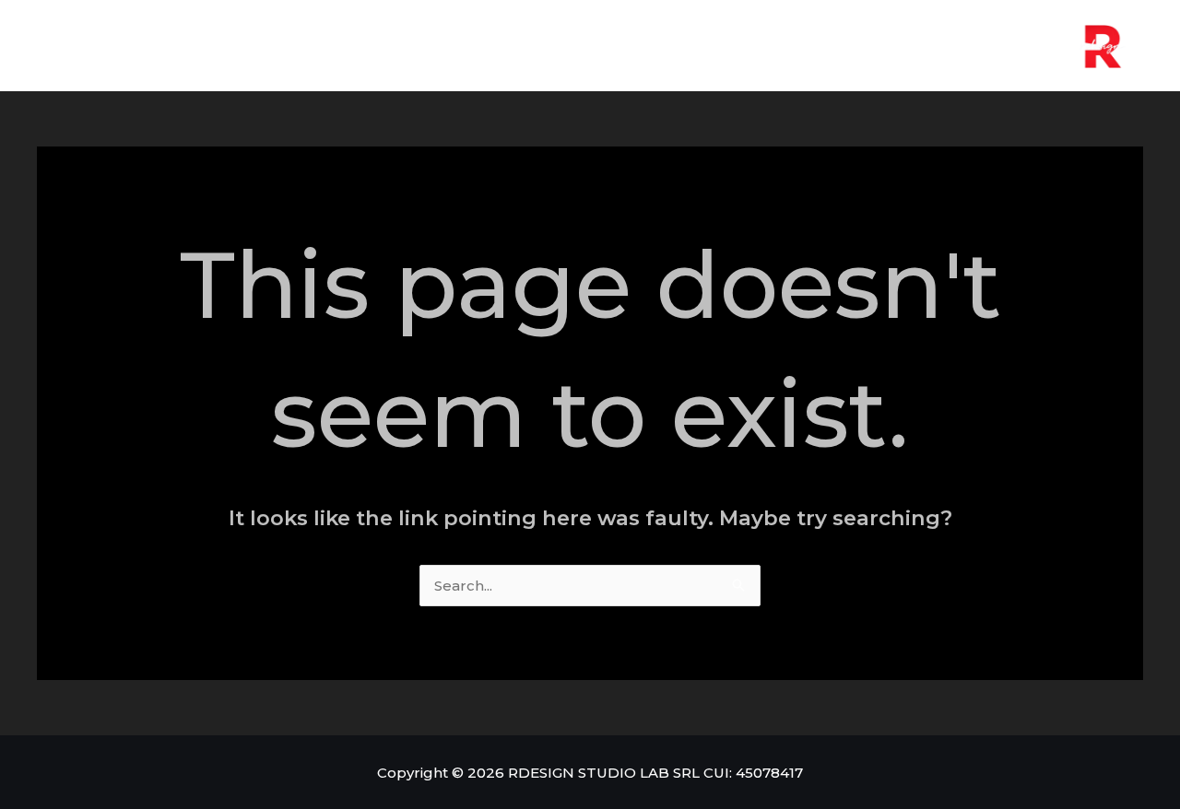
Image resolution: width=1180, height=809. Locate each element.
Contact (638, 46)
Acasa (390, 46)
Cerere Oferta (509, 46)
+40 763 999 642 (964, 46)
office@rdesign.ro (783, 46)
